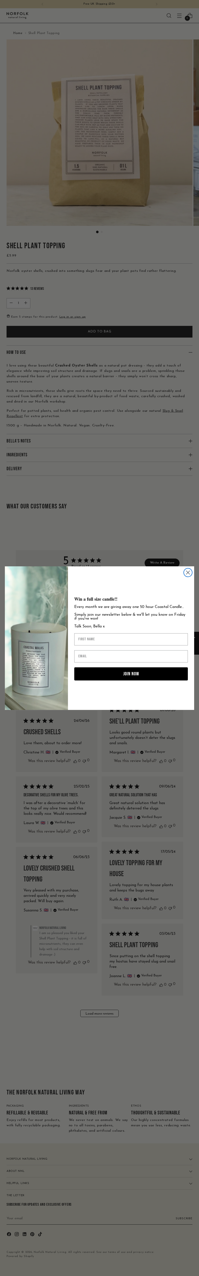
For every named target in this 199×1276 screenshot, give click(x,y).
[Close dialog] (188, 572)
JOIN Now (131, 674)
